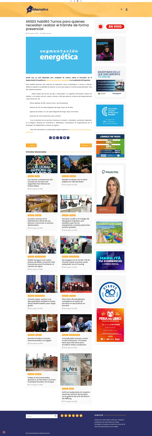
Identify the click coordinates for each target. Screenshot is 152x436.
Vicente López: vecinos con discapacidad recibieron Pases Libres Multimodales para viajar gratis (42, 302)
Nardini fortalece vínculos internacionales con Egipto (39, 339)
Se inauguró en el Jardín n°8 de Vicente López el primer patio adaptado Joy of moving (76, 262)
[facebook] (74, 1)
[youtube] (77, 1)
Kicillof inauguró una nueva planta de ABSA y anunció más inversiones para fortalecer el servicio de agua (41, 263)
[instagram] (81, 1)
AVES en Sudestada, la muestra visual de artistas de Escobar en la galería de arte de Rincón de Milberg (76, 395)
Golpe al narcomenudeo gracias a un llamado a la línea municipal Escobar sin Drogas (42, 379)
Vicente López (74, 256)
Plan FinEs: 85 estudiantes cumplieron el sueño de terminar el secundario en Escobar (73, 302)
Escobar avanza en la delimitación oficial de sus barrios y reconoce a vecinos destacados (40, 222)
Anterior (32, 145)
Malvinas (65, 176)
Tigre (71, 389)
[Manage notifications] (3, 432)
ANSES (43, 33)
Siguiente (85, 145)
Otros (37, 176)
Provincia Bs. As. (40, 256)
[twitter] (71, 1)
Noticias (48, 33)
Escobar (31, 215)
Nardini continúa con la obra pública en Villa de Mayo (74, 180)
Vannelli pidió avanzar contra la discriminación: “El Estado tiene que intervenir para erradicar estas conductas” (75, 341)
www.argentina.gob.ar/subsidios (57, 80)
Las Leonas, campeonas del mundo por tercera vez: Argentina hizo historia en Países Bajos (40, 182)
